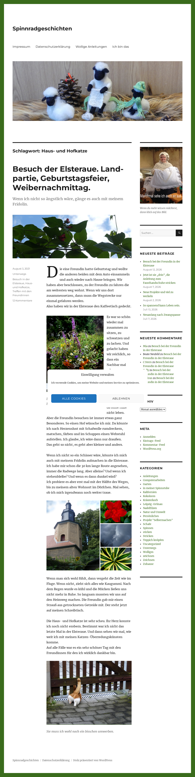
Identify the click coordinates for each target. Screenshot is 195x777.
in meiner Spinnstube (156, 488)
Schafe (147, 524)
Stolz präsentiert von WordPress (92, 760)
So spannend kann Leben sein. (161, 305)
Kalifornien (150, 492)
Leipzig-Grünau (152, 504)
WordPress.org (152, 448)
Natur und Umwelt (154, 512)
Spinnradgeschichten (42, 28)
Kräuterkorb (150, 500)
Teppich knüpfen (153, 540)
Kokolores (149, 496)
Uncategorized (152, 544)
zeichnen (148, 556)
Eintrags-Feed (152, 440)
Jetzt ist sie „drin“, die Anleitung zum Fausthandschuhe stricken (159, 279)
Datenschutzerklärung (53, 46)
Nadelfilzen (150, 508)
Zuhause (148, 564)
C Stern (147, 362)
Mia (145, 346)
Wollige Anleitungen (91, 46)
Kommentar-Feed (154, 444)
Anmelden (149, 436)
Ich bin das (120, 46)
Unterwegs (19, 273)
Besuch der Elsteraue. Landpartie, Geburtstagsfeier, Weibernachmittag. (68, 178)
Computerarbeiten (154, 480)
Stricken (148, 536)
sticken (147, 532)
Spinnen (148, 528)
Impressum (21, 46)
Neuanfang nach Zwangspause (161, 314)
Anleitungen (150, 476)
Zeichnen (149, 560)
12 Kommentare (22, 300)
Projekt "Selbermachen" (158, 520)
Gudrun (147, 378)
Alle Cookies (74, 398)
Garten (147, 484)
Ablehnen (121, 398)
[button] (73, 535)
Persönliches (151, 516)
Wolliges (148, 552)
